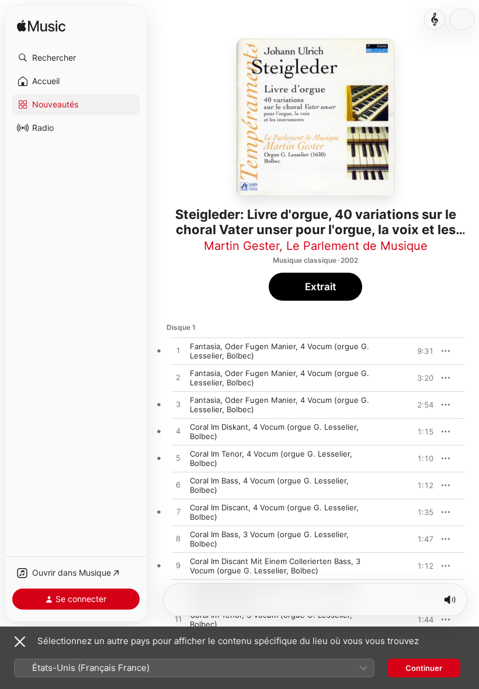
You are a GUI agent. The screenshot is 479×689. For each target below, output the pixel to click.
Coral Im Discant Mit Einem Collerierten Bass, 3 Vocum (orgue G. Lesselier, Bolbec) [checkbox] (275, 565)
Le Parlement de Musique (357, 246)
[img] (41, 26)
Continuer (423, 668)
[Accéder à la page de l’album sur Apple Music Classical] (434, 19)
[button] (76, 58)
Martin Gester (241, 246)
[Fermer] (20, 641)
